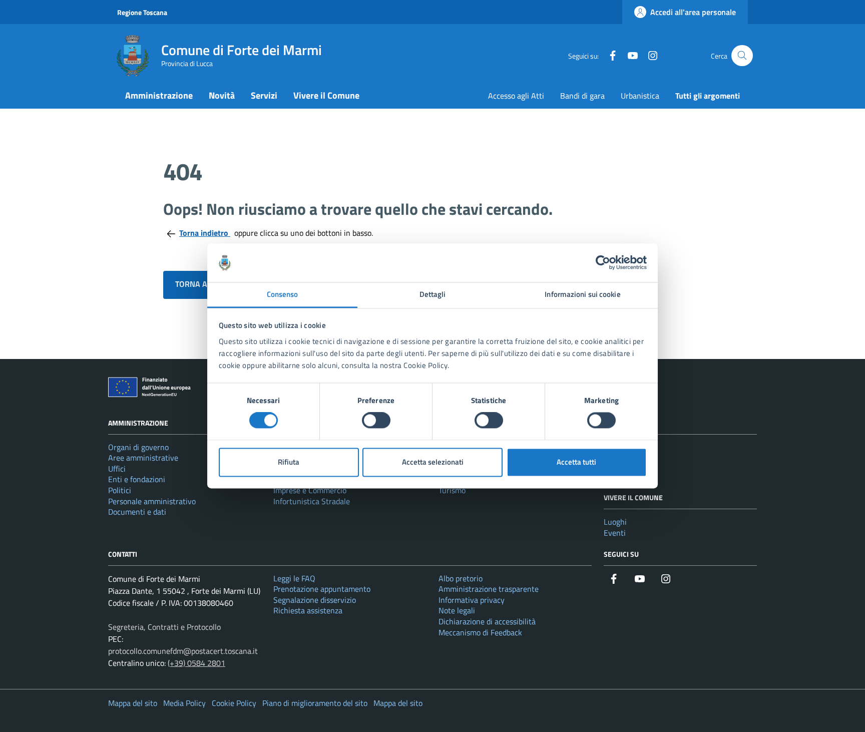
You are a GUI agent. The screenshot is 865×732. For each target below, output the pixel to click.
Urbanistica (640, 96)
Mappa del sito (132, 703)
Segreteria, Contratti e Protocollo (164, 627)
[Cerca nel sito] (742, 56)
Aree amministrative (143, 458)
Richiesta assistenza (307, 610)
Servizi (264, 95)
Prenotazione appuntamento (321, 589)
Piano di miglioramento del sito (314, 703)
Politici (119, 490)
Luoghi (615, 522)
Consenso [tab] (282, 294)
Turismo (452, 490)
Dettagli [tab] (432, 294)
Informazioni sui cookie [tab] (582, 294)
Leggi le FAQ (294, 578)
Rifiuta (288, 462)
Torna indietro (204, 233)
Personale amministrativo (152, 501)
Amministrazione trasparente (489, 589)
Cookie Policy (234, 703)
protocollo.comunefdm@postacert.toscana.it (183, 651)
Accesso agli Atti (516, 96)
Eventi (615, 533)
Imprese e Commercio (309, 490)
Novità (222, 95)
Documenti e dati (137, 512)
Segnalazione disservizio (314, 600)
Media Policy (184, 703)
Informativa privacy (472, 600)
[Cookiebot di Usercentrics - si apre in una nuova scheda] (603, 262)
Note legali (457, 610)
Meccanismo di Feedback (480, 632)
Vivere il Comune (326, 95)
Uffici (117, 469)
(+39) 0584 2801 (196, 663)
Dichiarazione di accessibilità (487, 621)
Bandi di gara (582, 96)
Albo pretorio (461, 578)
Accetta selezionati (433, 462)
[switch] (376, 421)
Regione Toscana (142, 12)
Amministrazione (159, 95)
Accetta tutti (576, 462)
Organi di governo (138, 447)
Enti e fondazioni (136, 479)
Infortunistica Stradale (311, 501)
